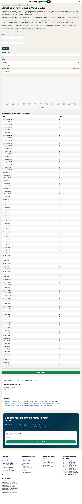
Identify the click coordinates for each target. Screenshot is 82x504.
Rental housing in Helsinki (8, 486)
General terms (26, 463)
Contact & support (27, 460)
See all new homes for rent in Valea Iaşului (13, 32)
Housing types (6, 52)
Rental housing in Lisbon (8, 480)
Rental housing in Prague (8, 482)
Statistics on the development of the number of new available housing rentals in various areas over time (32, 403)
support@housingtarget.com (9, 463)
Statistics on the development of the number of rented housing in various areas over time (28, 405)
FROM (3, 34)
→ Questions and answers (11, 389)
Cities (3, 59)
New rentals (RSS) (27, 472)
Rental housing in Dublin (8, 489)
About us (24, 459)
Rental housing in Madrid (69, 465)
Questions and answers (49, 462)
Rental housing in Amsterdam (9, 492)
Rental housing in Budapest (70, 472)
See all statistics (6, 5)
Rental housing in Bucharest (70, 469)
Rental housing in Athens (69, 474)
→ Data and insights (9, 387)
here (37, 380)
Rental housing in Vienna (69, 468)
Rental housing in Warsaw (70, 471)
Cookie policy (25, 466)
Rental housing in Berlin (69, 464)
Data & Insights (47, 461)
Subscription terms (27, 462)
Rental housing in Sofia (8, 485)
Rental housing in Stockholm (9, 483)
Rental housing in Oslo (7, 494)
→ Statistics (7, 394)
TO (2, 40)
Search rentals (41, 372)
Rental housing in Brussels (9, 491)
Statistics (45, 464)
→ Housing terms (8, 392)
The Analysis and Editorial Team (51, 466)
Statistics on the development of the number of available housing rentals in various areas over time (30, 401)
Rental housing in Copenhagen (10, 488)
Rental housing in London (70, 461)
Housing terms (46, 465)
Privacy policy (26, 465)
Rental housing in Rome (69, 466)
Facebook (2, 475)
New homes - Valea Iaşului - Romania (22, 5)
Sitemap (24, 470)
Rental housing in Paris (69, 462)
